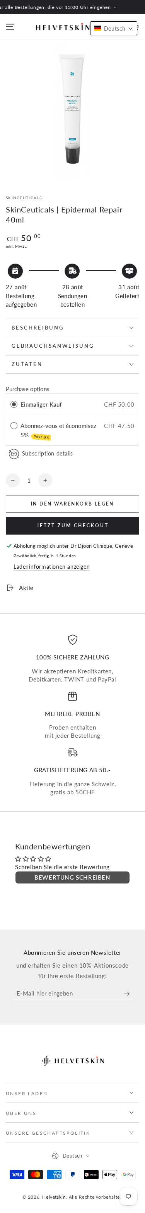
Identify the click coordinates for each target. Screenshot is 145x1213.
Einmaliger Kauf (40, 404)
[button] (113, 28)
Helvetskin (54, 1197)
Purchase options (27, 388)
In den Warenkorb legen (72, 504)
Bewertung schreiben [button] (72, 877)
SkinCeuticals (24, 197)
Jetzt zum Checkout (73, 525)
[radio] (13, 404)
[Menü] (10, 26)
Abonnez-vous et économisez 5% (58, 431)
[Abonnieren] (128, 993)
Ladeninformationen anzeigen (52, 566)
